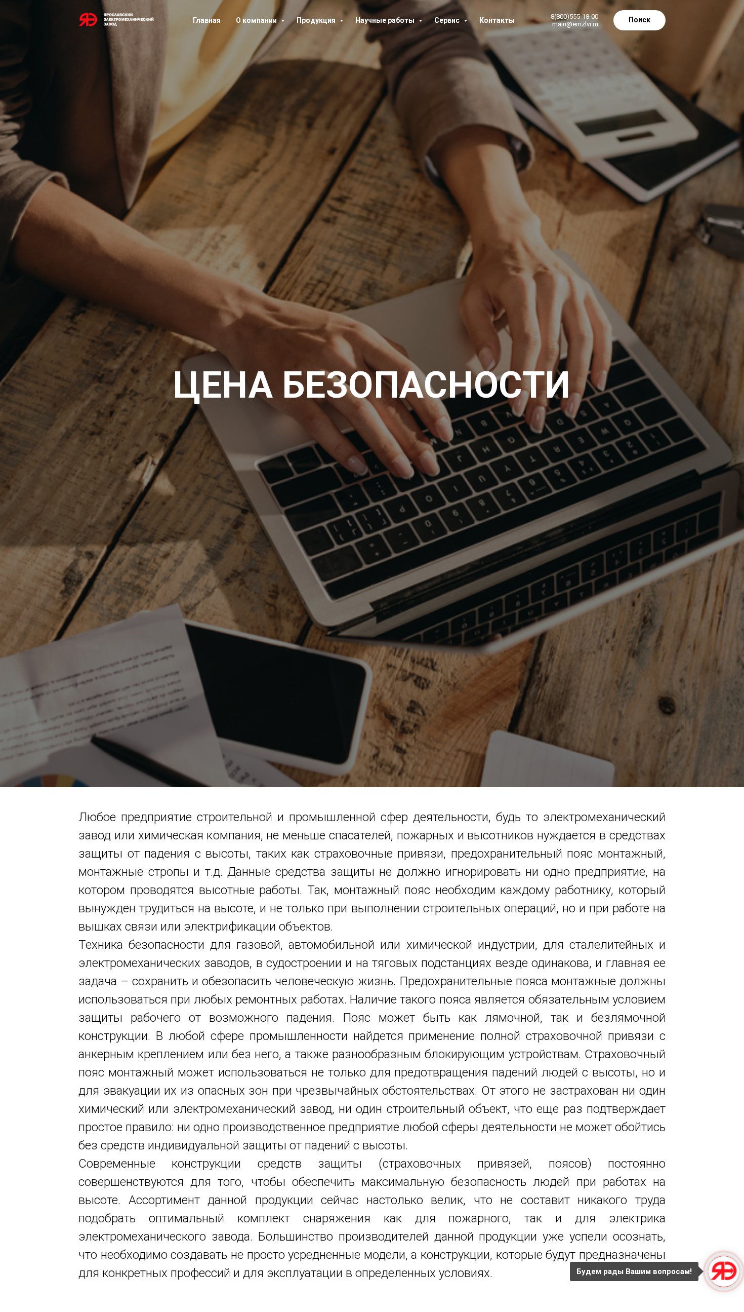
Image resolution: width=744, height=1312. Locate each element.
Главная (207, 20)
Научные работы (385, 20)
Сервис (447, 20)
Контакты (497, 20)
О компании (257, 20)
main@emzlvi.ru (575, 24)
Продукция (317, 20)
